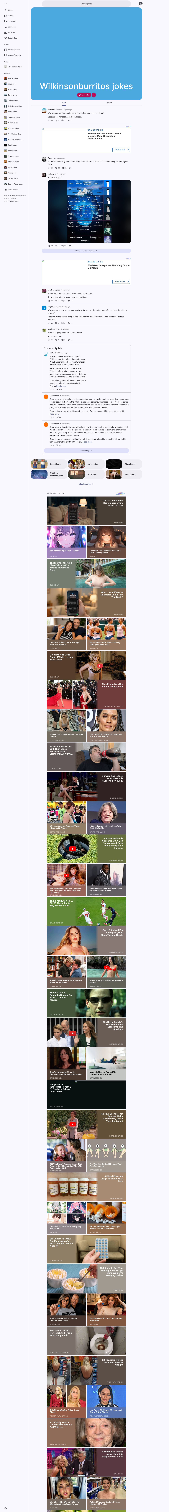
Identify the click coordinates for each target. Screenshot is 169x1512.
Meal (50, 329)
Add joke (85, 95)
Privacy (6, 198)
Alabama (51, 110)
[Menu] (5, 3)
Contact (13, 198)
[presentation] (44, 110)
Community (84, 451)
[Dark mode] (5, 1508)
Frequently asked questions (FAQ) (15, 195)
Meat (50, 290)
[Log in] (140, 3)
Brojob (50, 307)
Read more (61, 386)
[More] (94, 95)
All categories (85, 484)
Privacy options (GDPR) (12, 201)
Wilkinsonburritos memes (84, 251)
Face (50, 158)
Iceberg (51, 174)
